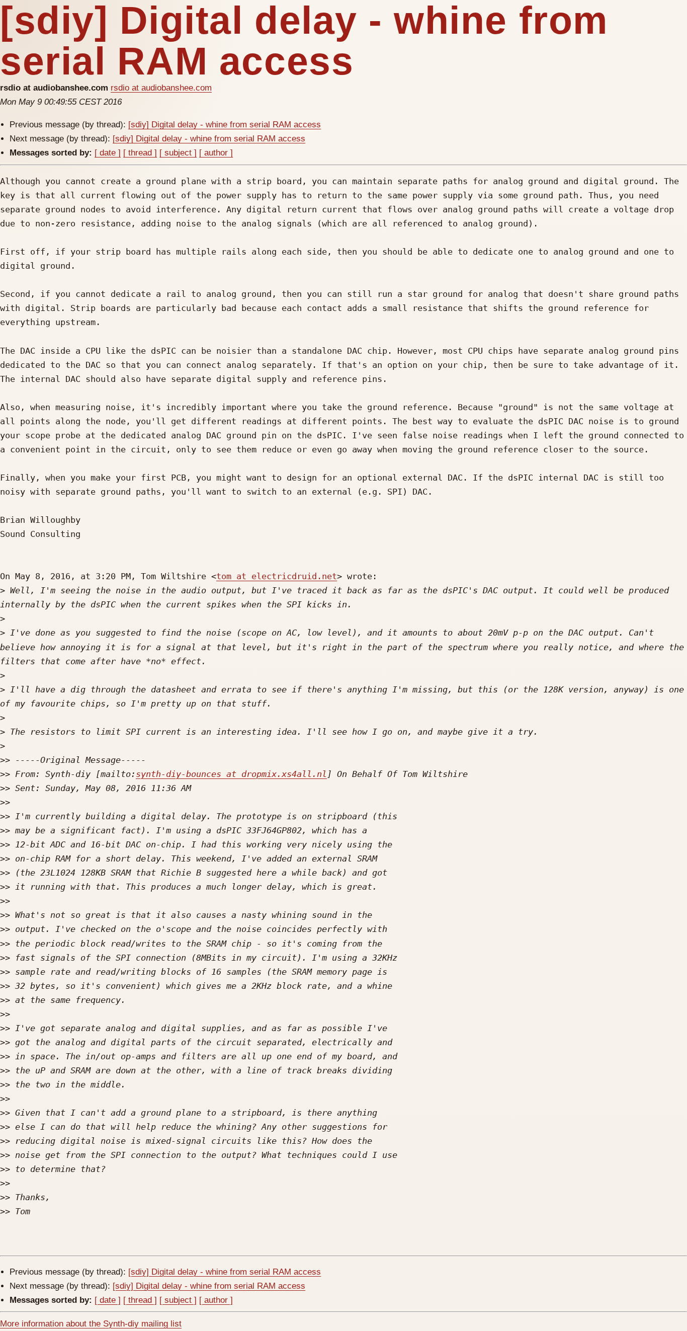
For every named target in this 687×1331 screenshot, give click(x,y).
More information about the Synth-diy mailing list (91, 1323)
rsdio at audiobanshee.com (161, 88)
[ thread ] (140, 153)
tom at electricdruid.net (276, 576)
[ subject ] (178, 153)
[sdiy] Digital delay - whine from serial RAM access (224, 124)
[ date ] (108, 153)
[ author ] (216, 153)
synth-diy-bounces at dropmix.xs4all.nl (231, 774)
